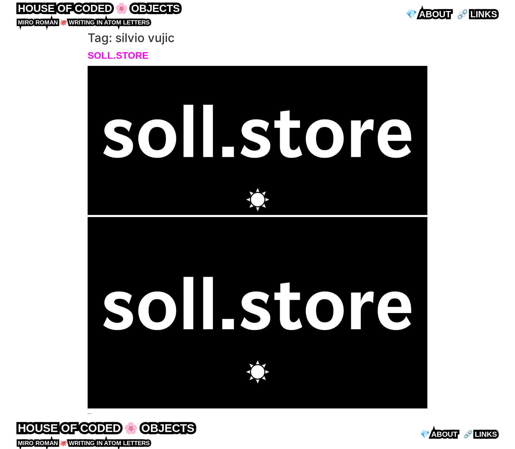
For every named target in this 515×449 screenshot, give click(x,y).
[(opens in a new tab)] (257, 213)
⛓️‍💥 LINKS (477, 14)
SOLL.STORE (118, 55)
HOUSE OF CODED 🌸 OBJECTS (99, 8)
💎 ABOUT (428, 14)
